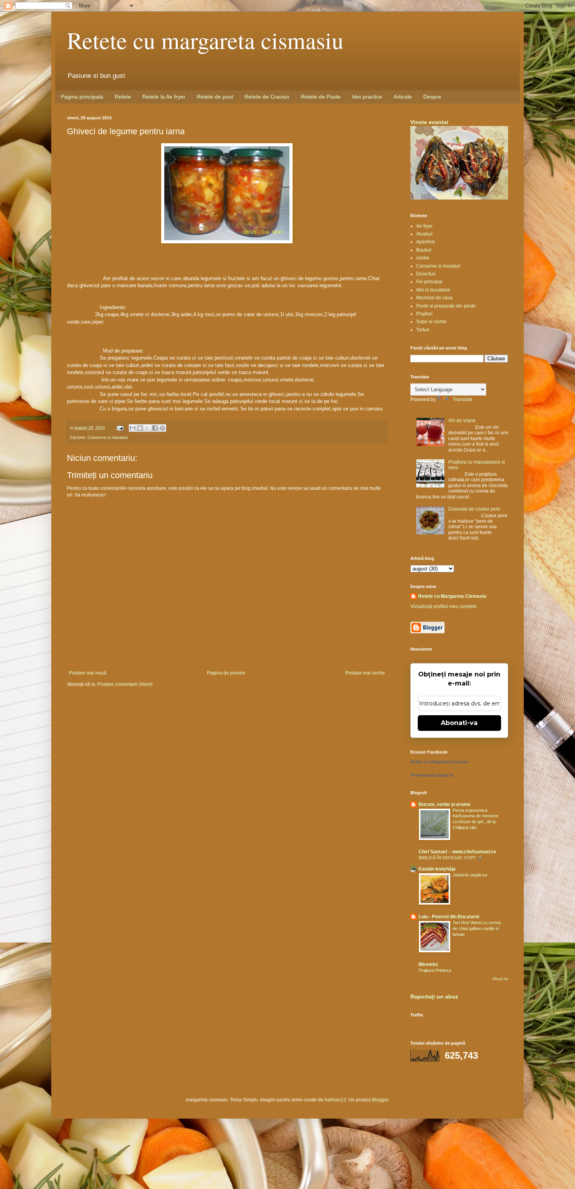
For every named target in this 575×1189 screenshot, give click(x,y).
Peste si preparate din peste (446, 306)
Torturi (422, 330)
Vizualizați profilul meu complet (443, 606)
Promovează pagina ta (431, 775)
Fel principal (429, 281)
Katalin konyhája (437, 869)
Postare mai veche (365, 673)
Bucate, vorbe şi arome (445, 804)
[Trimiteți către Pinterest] (162, 428)
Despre (432, 97)
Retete (123, 97)
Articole (403, 97)
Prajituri (424, 314)
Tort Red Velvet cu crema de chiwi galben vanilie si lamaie (477, 928)
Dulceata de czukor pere (474, 509)
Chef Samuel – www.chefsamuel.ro (457, 851)
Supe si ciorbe (431, 321)
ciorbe (422, 258)
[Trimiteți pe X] (147, 428)
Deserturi (426, 274)
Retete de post (215, 97)
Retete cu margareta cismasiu (205, 40)
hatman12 (335, 1100)
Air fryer (424, 226)
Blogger (380, 1100)
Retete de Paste (321, 97)
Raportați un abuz (434, 996)
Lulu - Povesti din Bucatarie (449, 916)
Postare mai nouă (87, 673)
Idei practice (367, 97)
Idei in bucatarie (433, 290)
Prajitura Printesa (435, 970)
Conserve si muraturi (108, 437)
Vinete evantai (429, 122)
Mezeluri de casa (434, 297)
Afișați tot (500, 979)
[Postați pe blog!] (140, 428)
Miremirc (428, 964)
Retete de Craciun (266, 97)
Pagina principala (82, 97)
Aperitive (425, 242)
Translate (463, 399)
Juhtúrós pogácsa (470, 874)
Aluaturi (424, 234)
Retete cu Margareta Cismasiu (452, 596)
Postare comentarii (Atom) (125, 684)
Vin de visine (462, 420)
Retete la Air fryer (163, 97)
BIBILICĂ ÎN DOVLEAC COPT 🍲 (451, 857)
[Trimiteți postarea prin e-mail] (120, 427)
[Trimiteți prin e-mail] (133, 428)
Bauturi (423, 250)
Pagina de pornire (226, 673)
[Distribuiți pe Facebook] (155, 428)
